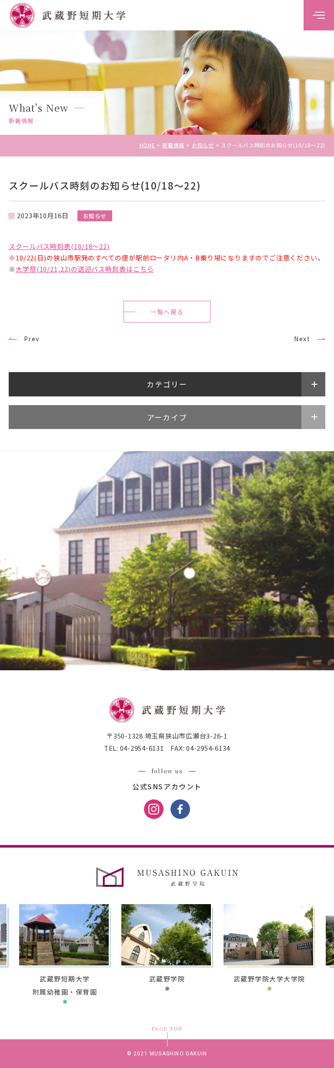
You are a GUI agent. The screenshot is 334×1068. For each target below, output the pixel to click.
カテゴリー (167, 384)
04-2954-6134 (207, 747)
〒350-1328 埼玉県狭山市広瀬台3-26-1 (167, 735)
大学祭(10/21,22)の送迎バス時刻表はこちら (85, 268)
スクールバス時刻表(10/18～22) (59, 246)
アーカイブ (167, 417)
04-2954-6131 (141, 747)
